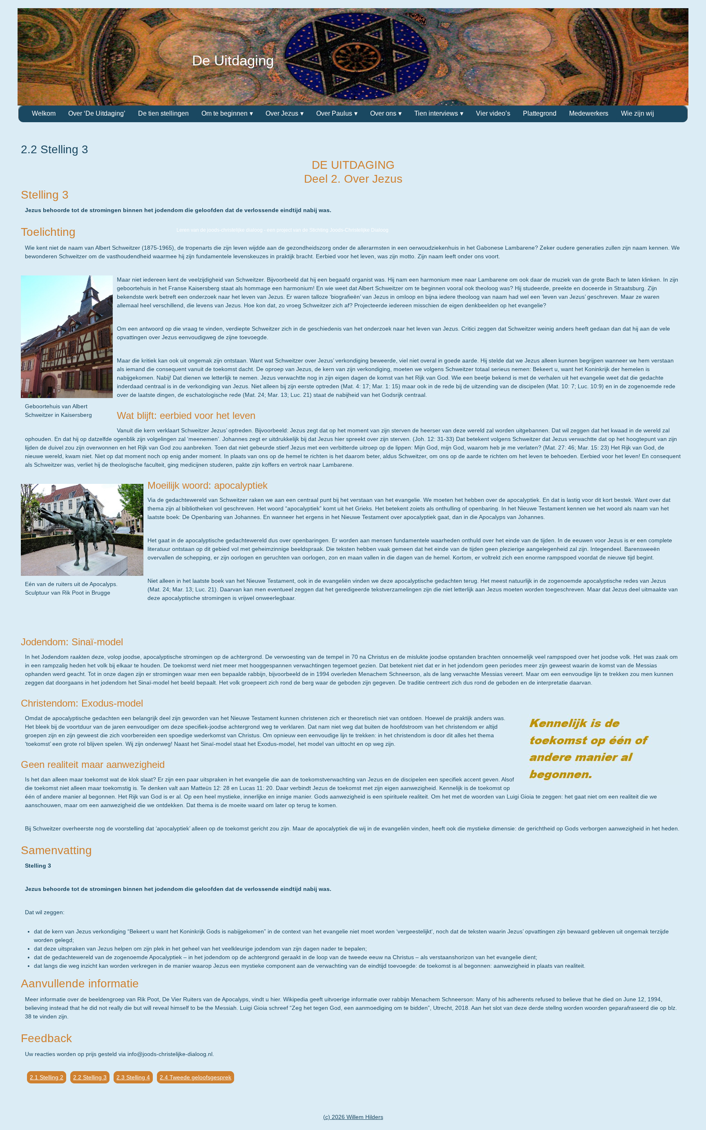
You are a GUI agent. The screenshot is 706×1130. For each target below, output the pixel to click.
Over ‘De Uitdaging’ (96, 113)
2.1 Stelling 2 (46, 1077)
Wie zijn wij (637, 113)
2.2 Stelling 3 (90, 1077)
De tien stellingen (163, 113)
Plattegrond (539, 113)
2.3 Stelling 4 (133, 1077)
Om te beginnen (224, 113)
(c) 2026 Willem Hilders (353, 1117)
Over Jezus (282, 113)
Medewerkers (588, 113)
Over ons (383, 113)
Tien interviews (436, 113)
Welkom (44, 113)
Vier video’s (493, 113)
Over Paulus (334, 113)
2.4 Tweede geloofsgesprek (195, 1077)
